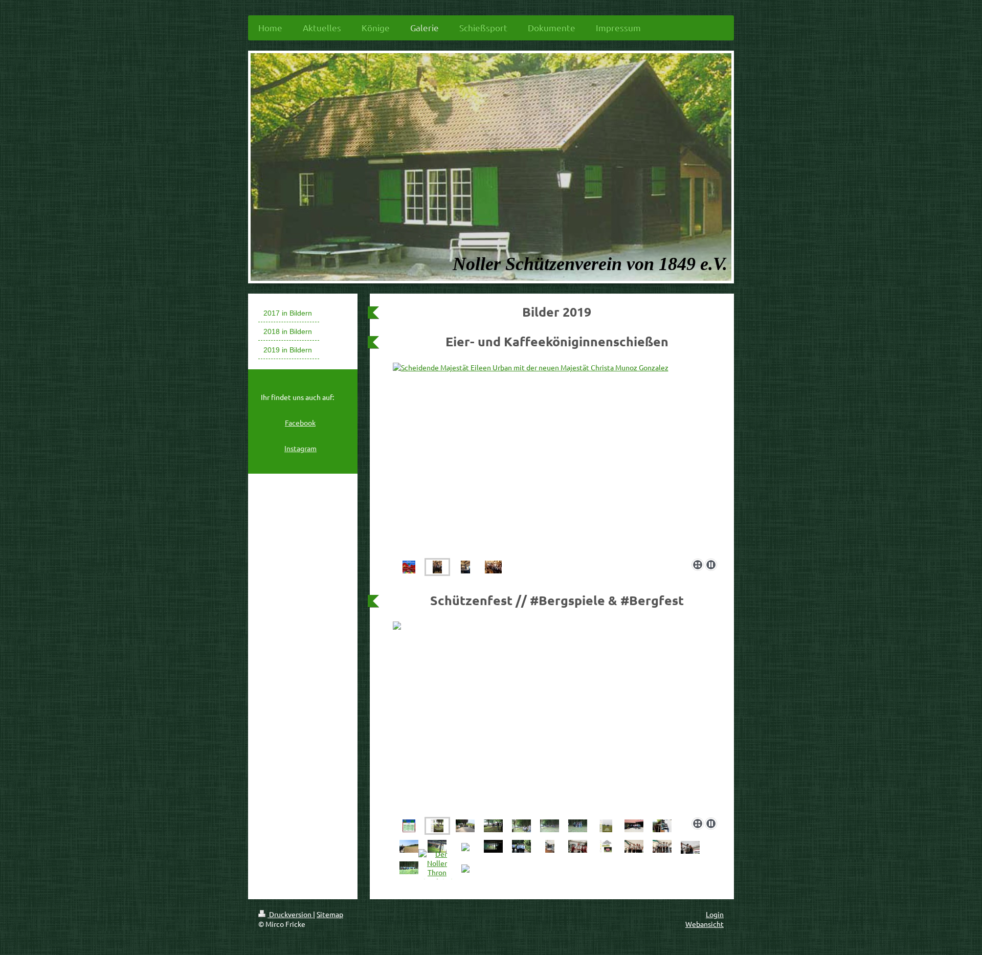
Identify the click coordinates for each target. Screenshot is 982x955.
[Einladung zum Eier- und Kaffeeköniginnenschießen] (409, 567)
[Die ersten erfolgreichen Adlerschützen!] (549, 846)
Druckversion (290, 914)
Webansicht (704, 923)
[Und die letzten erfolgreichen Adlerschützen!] (662, 846)
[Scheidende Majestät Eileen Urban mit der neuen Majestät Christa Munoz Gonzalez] (437, 567)
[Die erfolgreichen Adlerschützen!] (493, 567)
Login (715, 914)
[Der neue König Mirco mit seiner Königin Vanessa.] (690, 847)
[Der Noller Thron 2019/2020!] (437, 867)
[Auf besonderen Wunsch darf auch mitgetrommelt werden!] (577, 846)
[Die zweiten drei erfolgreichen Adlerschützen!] (633, 846)
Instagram (300, 448)
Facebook (300, 422)
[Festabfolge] (409, 825)
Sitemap (330, 914)
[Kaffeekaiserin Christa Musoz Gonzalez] (557, 458)
